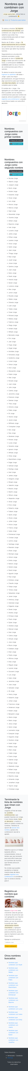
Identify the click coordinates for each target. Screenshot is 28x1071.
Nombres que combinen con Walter (13, 970)
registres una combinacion (11, 99)
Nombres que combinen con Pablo (13, 978)
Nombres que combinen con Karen (13, 1033)
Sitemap (10, 1058)
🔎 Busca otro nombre (16, 140)
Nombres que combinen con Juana (13, 1025)
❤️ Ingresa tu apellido (16, 143)
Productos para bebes (18, 20)
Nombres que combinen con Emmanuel (13, 993)
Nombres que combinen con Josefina (13, 1040)
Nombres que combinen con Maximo (13, 1000)
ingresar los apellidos (9, 74)
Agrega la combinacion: (12, 939)
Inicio (6, 20)
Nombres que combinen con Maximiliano (13, 985)
